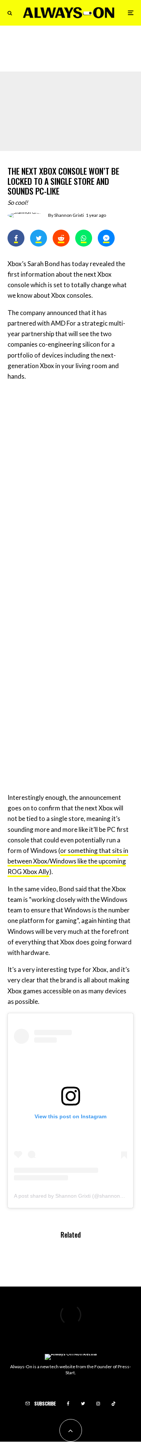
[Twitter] (83, 1404)
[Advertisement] (70, 461)
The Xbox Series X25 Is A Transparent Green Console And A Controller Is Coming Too (84, 50)
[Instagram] (98, 1404)
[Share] (16, 238)
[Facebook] (68, 1404)
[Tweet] (38, 238)
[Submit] (61, 238)
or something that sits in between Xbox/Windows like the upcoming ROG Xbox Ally (68, 861)
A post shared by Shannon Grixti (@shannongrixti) (73, 1196)
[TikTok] (113, 1404)
